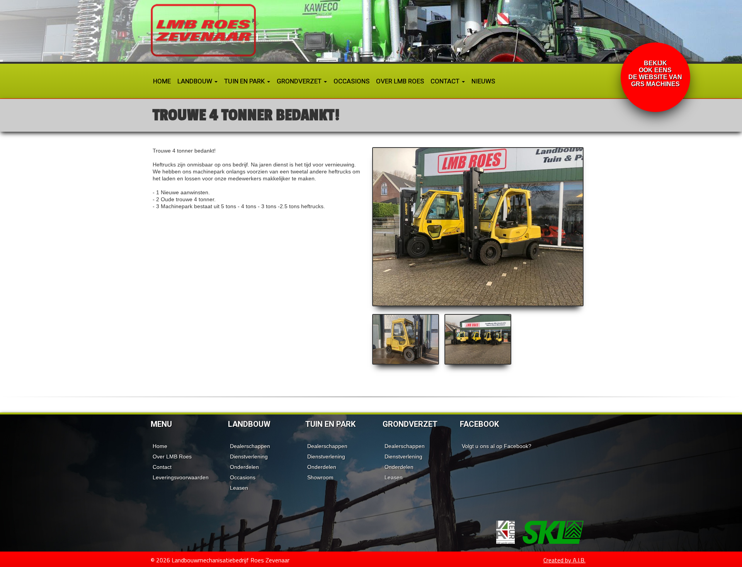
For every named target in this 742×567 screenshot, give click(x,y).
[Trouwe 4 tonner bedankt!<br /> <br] (478, 226)
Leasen (239, 488)
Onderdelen (244, 467)
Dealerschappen (250, 446)
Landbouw (195, 81)
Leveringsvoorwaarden (181, 477)
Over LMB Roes (400, 81)
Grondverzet (300, 81)
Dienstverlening (249, 456)
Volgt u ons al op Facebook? (496, 446)
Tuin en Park (245, 81)
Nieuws (483, 81)
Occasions (351, 81)
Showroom (320, 477)
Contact (446, 81)
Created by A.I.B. (564, 560)
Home (162, 81)
